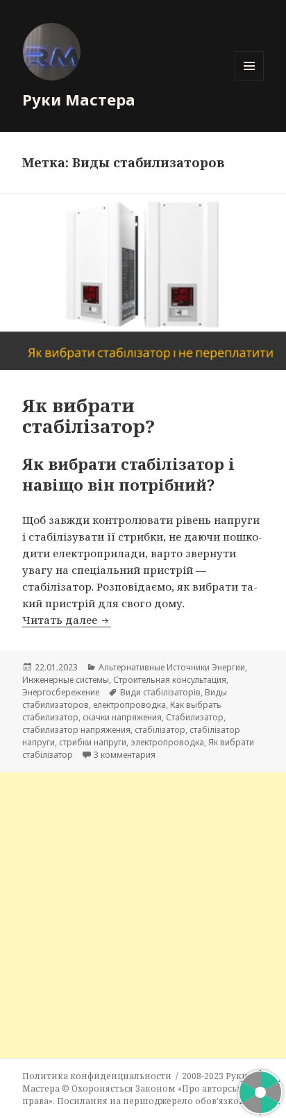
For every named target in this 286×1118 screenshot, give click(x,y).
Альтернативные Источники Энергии (172, 667)
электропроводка (167, 742)
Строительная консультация (169, 680)
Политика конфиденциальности (96, 1076)
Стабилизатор (195, 717)
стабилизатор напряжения (76, 730)
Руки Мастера (78, 99)
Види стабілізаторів (160, 692)
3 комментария (124, 755)
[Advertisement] (143, 915)
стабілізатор (160, 730)
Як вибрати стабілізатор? (88, 416)
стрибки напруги (92, 742)
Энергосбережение (60, 692)
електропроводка (129, 705)
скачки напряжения (122, 717)
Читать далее (66, 620)
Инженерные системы (65, 680)
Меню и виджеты (249, 80)
